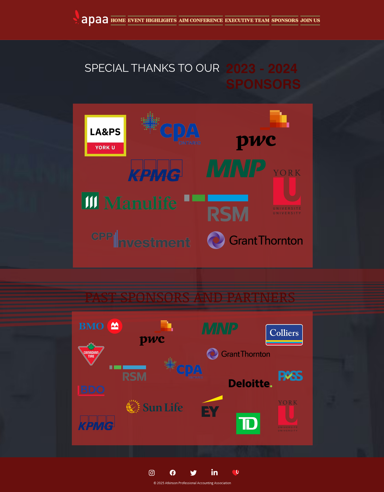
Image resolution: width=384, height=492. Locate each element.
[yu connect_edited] (235, 473)
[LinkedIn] (214, 473)
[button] (309, 20)
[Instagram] (152, 473)
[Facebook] (173, 473)
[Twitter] (193, 473)
